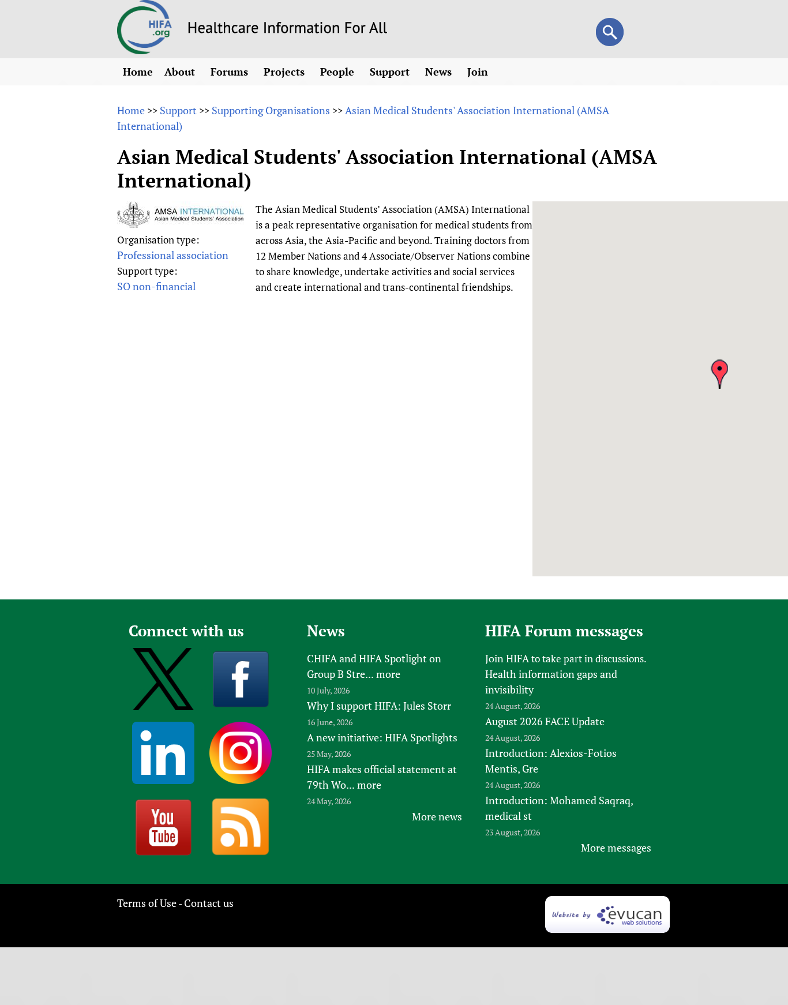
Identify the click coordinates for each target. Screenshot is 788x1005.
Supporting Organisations (271, 110)
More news (437, 816)
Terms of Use (147, 903)
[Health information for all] (287, 29)
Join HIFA (507, 658)
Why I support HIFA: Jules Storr (379, 705)
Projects (285, 71)
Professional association (172, 255)
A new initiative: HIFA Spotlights (382, 737)
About (181, 71)
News (440, 71)
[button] (719, 374)
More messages (616, 847)
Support (391, 71)
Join (479, 71)
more (388, 674)
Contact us (209, 903)
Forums (231, 71)
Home (138, 71)
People (338, 71)
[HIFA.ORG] (144, 50)
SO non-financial (156, 286)
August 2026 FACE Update (545, 721)
